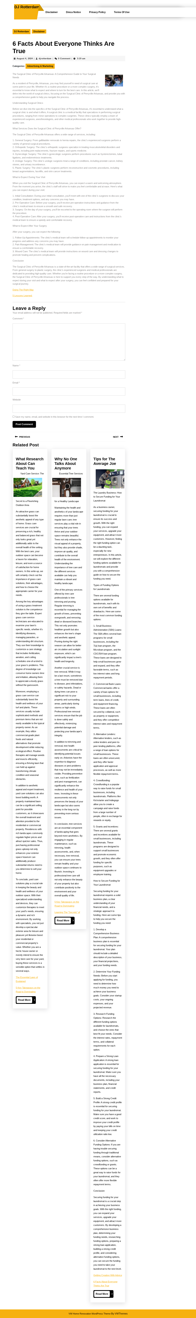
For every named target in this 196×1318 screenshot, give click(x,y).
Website (17, 399)
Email (16, 382)
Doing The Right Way (23, 289)
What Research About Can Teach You (29, 463)
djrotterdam (45, 58)
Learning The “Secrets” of (67, 912)
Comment (18, 318)
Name (16, 365)
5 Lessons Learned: (22, 295)
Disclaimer (51, 12)
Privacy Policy (97, 12)
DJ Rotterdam (26, 7)
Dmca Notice (73, 12)
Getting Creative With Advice (107, 1275)
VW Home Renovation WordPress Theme (90, 1313)
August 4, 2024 (25, 58)
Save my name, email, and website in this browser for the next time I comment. (54, 416)
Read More (25, 1000)
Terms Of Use (122, 12)
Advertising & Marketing (40, 66)
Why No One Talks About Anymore (66, 463)
